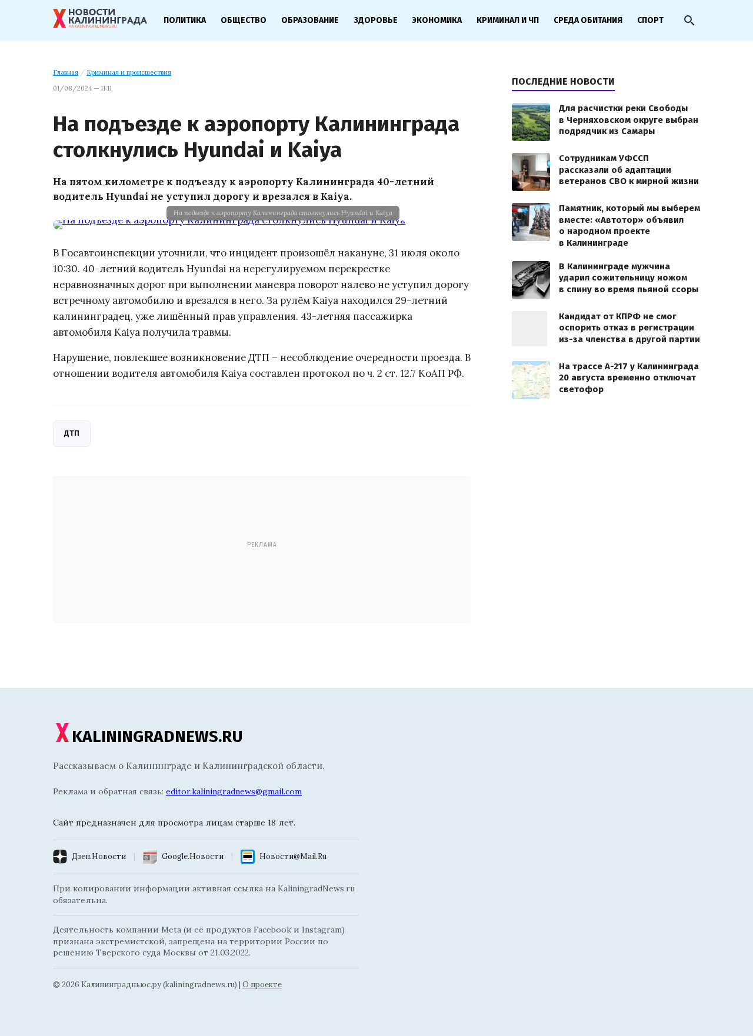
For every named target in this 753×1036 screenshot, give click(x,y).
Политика (185, 20)
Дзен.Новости (99, 856)
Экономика (437, 20)
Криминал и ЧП (508, 20)
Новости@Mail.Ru (292, 856)
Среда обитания (588, 20)
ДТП (71, 433)
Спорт (650, 20)
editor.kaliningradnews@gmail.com (234, 791)
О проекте (262, 985)
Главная (65, 72)
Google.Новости (193, 856)
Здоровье (376, 20)
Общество (243, 20)
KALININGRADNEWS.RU (157, 736)
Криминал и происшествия (128, 72)
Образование (310, 20)
